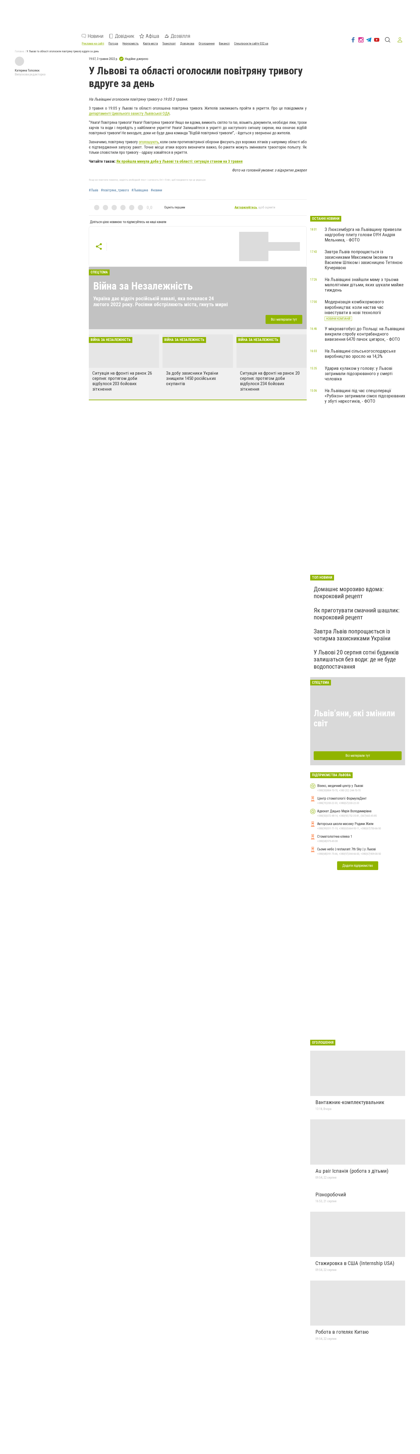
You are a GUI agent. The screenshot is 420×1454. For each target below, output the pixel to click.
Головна (19, 51)
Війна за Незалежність (143, 286)
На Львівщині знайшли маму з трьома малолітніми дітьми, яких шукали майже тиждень (364, 285)
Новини (95, 36)
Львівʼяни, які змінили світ (354, 718)
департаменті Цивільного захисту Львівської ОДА (129, 113)
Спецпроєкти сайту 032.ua (251, 43)
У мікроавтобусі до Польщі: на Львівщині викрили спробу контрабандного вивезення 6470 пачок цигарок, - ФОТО (364, 334)
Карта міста (150, 43)
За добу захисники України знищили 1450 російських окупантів (192, 378)
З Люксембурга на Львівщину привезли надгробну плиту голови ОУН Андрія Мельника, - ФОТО (363, 235)
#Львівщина (139, 190)
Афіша (152, 36)
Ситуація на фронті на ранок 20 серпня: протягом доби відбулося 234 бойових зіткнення (270, 380)
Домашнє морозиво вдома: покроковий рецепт (349, 592)
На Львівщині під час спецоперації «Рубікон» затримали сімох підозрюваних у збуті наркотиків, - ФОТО (365, 396)
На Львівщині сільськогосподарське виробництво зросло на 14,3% (360, 353)
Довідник (124, 36)
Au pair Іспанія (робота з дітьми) (351, 1171)
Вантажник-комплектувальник (349, 1102)
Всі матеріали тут (284, 319)
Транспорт (169, 43)
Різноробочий (330, 1195)
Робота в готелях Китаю (342, 1332)
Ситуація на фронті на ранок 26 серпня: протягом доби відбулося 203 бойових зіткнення (122, 380)
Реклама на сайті (93, 43)
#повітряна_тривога (115, 190)
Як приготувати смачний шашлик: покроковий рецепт (357, 614)
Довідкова (187, 43)
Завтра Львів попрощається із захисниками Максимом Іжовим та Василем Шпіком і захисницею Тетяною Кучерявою (363, 259)
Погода (113, 43)
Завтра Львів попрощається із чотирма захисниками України (352, 635)
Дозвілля (180, 36)
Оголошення (207, 43)
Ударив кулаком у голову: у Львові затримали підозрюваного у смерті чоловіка (358, 373)
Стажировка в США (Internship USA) (354, 1263)
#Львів (93, 190)
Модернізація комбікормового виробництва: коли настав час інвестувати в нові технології (354, 307)
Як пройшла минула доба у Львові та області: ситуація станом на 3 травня (179, 161)
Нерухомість (130, 43)
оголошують (149, 142)
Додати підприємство (357, 865)
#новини (156, 190)
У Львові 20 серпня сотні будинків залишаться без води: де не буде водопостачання (356, 659)
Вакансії (224, 43)
